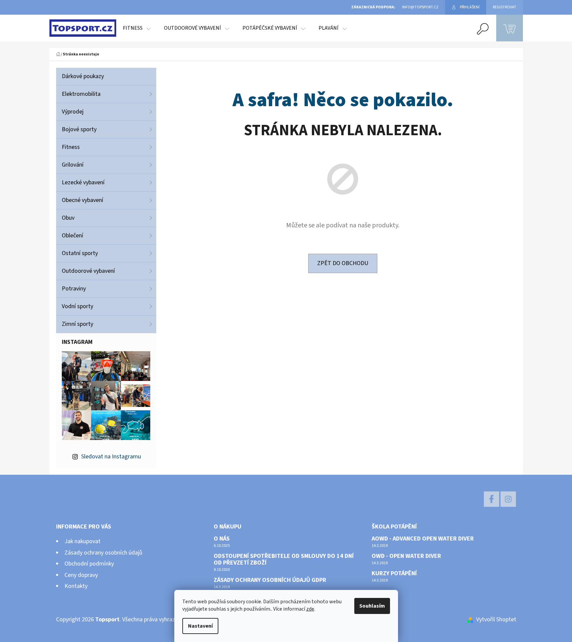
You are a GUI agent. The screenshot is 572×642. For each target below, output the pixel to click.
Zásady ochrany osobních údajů (103, 553)
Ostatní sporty (80, 253)
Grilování (72, 165)
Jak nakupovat (82, 541)
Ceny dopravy (81, 575)
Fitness (71, 147)
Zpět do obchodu (342, 263)
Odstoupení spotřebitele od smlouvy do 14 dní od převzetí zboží (284, 559)
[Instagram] (508, 499)
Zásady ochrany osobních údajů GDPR (270, 580)
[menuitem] (136, 28)
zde (310, 609)
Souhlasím (372, 606)
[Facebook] (491, 499)
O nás (222, 539)
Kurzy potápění (394, 573)
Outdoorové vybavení (88, 271)
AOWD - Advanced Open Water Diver (423, 539)
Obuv (68, 218)
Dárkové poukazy (83, 76)
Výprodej (72, 112)
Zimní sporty (77, 324)
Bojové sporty (79, 129)
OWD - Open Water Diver (406, 556)
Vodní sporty (77, 306)
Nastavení (200, 626)
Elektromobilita (81, 94)
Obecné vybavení (82, 200)
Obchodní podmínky (89, 564)
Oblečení (72, 235)
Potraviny (74, 288)
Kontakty (75, 586)
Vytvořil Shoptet (496, 619)
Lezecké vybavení (83, 182)
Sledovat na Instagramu (111, 456)
